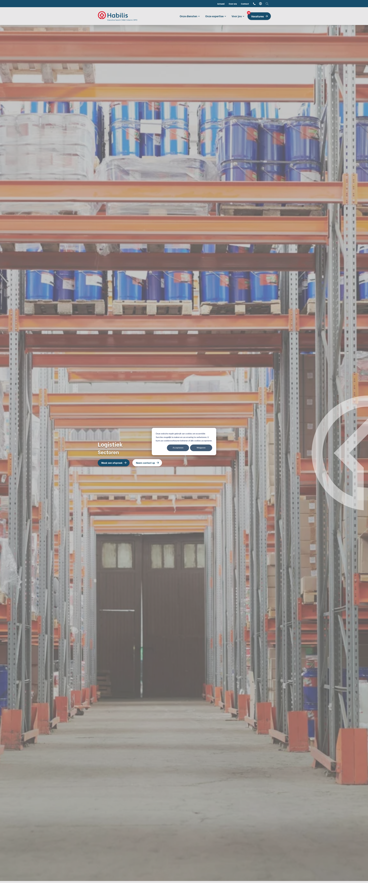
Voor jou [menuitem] (237, 16)
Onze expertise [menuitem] (214, 16)
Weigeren (201, 448)
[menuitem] (254, 3)
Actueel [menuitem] (221, 3)
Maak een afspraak (111, 462)
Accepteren (178, 448)
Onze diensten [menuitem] (188, 16)
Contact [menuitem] (245, 3)
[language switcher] (260, 3)
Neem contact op (145, 462)
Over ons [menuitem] (233, 3)
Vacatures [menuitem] (256, 15)
